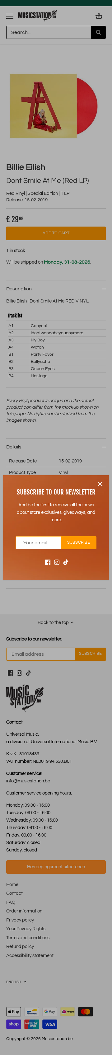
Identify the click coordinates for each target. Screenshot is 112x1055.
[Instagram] (56, 562)
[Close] (100, 484)
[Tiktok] (65, 562)
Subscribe (78, 543)
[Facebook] (47, 562)
